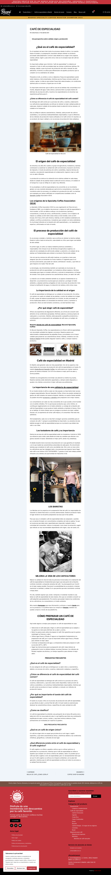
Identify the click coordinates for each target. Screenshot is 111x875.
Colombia (75, 828)
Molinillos (75, 836)
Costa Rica (75, 817)
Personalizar (10, 868)
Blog (75, 12)
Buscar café (82, 12)
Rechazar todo (21, 868)
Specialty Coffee (35, 195)
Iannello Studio (97, 870)
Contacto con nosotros (76, 848)
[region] (21, 861)
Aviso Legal (15, 837)
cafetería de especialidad (66, 387)
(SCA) (33, 203)
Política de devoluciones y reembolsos (21, 843)
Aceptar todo (31, 868)
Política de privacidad (17, 835)
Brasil (73, 830)
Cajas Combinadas (77, 819)
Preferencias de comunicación (19, 846)
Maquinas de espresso (78, 834)
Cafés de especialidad (76, 810)
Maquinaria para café (76, 832)
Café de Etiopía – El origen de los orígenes (84, 825)
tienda (74, 605)
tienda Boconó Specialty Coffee (45, 369)
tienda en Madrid (35, 338)
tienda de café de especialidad (48, 325)
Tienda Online (27, 12)
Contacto (69, 12)
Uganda (74, 815)
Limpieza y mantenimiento (79, 808)
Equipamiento (74, 806)
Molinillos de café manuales (82, 838)
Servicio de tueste (59, 12)
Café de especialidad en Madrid (43, 12)
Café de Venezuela (77, 813)
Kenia (73, 821)
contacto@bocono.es (75, 850)
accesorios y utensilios (50, 397)
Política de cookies (16, 840)
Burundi (74, 823)
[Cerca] (37, 852)
